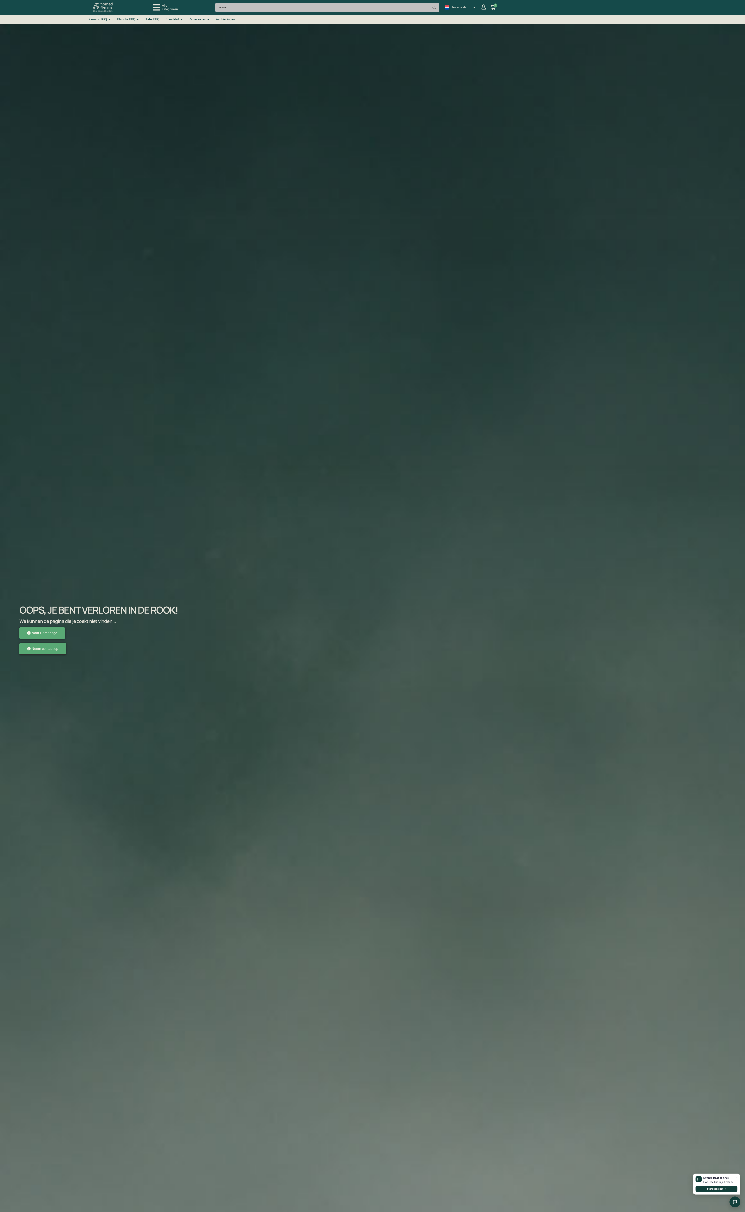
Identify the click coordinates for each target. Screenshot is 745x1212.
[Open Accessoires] (208, 19)
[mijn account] (483, 7)
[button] (165, 7)
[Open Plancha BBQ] (137, 19)
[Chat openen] (734, 1201)
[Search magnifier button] (434, 7)
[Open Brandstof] (181, 19)
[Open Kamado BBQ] (109, 19)
